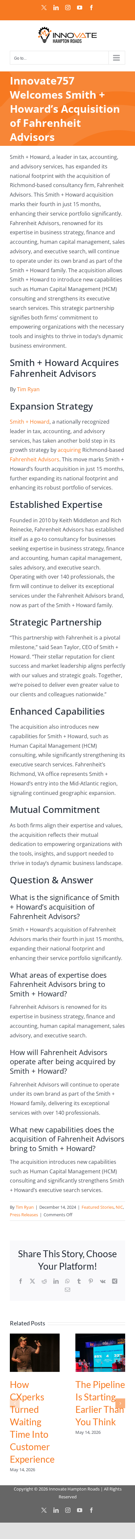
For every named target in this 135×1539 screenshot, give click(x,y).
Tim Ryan (28, 389)
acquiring (69, 449)
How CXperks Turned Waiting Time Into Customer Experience (32, 1422)
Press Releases (24, 1215)
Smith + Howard (29, 421)
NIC (119, 1207)
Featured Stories (98, 1207)
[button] (15, 1403)
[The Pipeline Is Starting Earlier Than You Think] (100, 1337)
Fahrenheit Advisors (34, 459)
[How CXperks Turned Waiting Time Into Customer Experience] (35, 1337)
